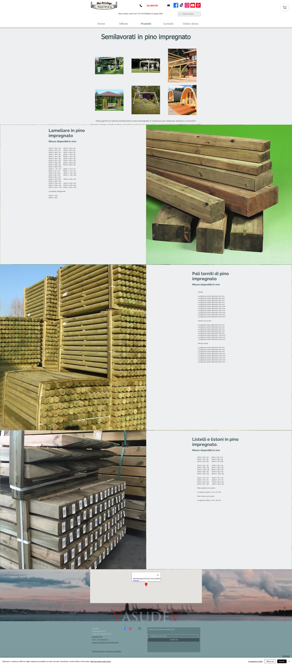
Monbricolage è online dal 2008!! (106, 651)
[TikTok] (181, 5)
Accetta (282, 661)
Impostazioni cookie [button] (255, 661)
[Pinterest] (198, 5)
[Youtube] (192, 5)
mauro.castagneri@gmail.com (105, 642)
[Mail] (168, 5)
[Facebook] (175, 5)
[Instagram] (187, 5)
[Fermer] (289, 661)
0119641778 (97, 637)
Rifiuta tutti (270, 661)
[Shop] (139, 628)
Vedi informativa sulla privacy (100, 661)
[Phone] (140, 5)
